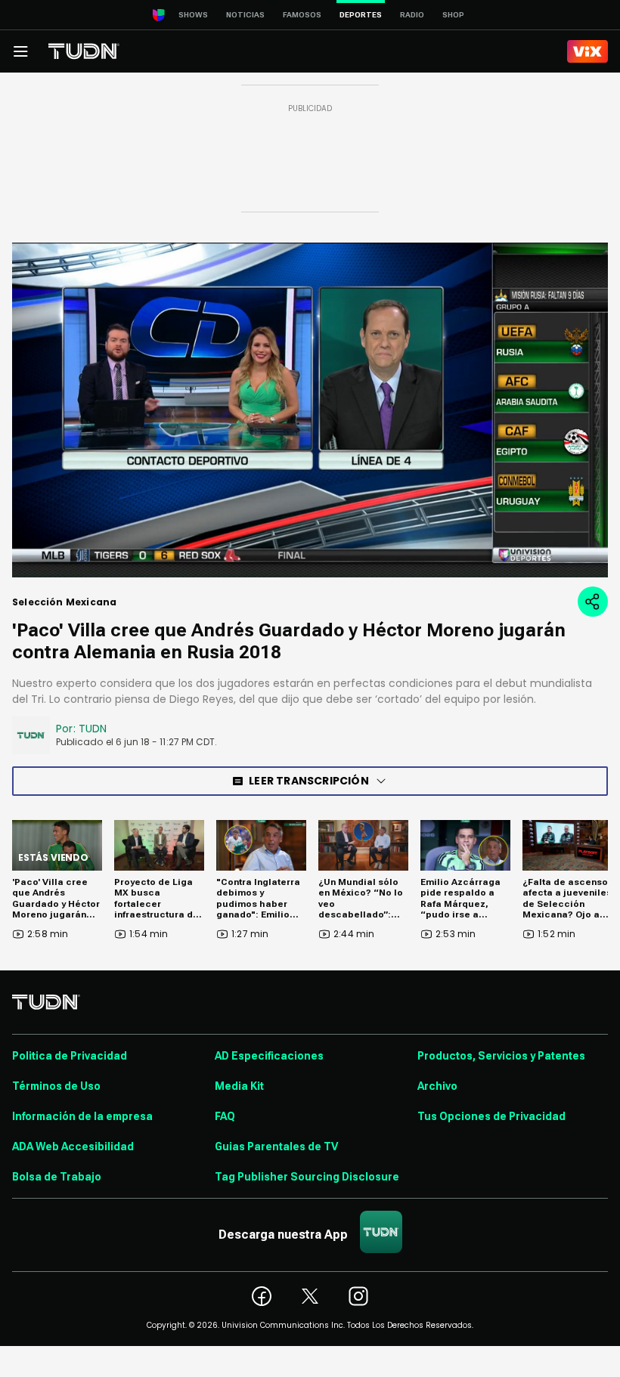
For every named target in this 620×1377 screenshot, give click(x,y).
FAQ (225, 1116)
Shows (193, 15)
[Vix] (587, 51)
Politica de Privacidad (69, 1056)
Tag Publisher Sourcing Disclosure (307, 1177)
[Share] (593, 601)
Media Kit (239, 1086)
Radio (412, 15)
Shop (453, 15)
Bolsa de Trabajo (56, 1177)
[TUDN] (83, 51)
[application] (310, 410)
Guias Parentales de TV (276, 1146)
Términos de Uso (56, 1086)
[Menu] (20, 51)
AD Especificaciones (269, 1056)
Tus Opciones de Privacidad (491, 1116)
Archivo (437, 1086)
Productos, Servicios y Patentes (501, 1056)
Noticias (245, 15)
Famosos (302, 15)
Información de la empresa (82, 1116)
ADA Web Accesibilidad (73, 1146)
